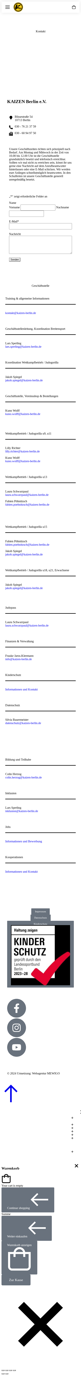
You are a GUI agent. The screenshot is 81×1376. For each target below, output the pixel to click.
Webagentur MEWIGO (46, 1073)
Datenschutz (40, 917)
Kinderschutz (40, 923)
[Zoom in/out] (14, 1370)
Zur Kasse (16, 1280)
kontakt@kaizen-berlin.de (20, 313)
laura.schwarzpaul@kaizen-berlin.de (27, 494)
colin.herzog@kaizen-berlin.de (23, 777)
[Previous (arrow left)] (3, 1373)
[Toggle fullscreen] (10, 1370)
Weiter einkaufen (17, 1236)
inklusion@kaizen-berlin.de (21, 811)
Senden (15, 259)
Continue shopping (18, 1208)
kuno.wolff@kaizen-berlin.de (22, 414)
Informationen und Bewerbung (23, 841)
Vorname (14, 207)
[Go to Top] (11, 1101)
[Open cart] (74, 7)
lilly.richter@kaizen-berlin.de (22, 451)
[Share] (6, 1370)
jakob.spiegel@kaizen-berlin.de (24, 380)
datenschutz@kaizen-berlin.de (23, 723)
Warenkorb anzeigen (19, 1245)
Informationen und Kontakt (21, 689)
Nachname (62, 207)
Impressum (40, 911)
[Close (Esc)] (3, 1370)
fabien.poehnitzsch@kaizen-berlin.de (27, 504)
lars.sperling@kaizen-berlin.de (23, 346)
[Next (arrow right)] (6, 1373)
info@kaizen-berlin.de (18, 659)
